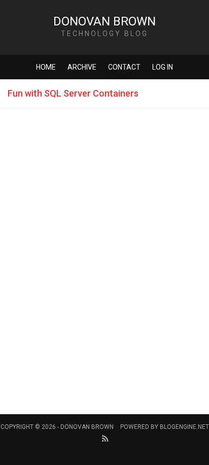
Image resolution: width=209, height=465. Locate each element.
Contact (124, 67)
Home (46, 67)
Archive (81, 67)
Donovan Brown (104, 21)
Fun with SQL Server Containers (73, 93)
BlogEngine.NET (184, 426)
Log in (162, 67)
